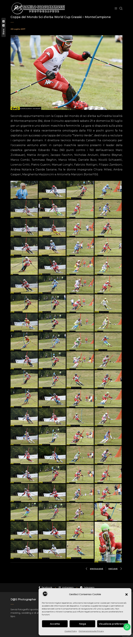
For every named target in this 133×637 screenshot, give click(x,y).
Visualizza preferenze (112, 623)
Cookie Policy (71, 631)
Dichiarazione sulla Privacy (91, 631)
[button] (126, 594)
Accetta (55, 623)
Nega (82, 623)
